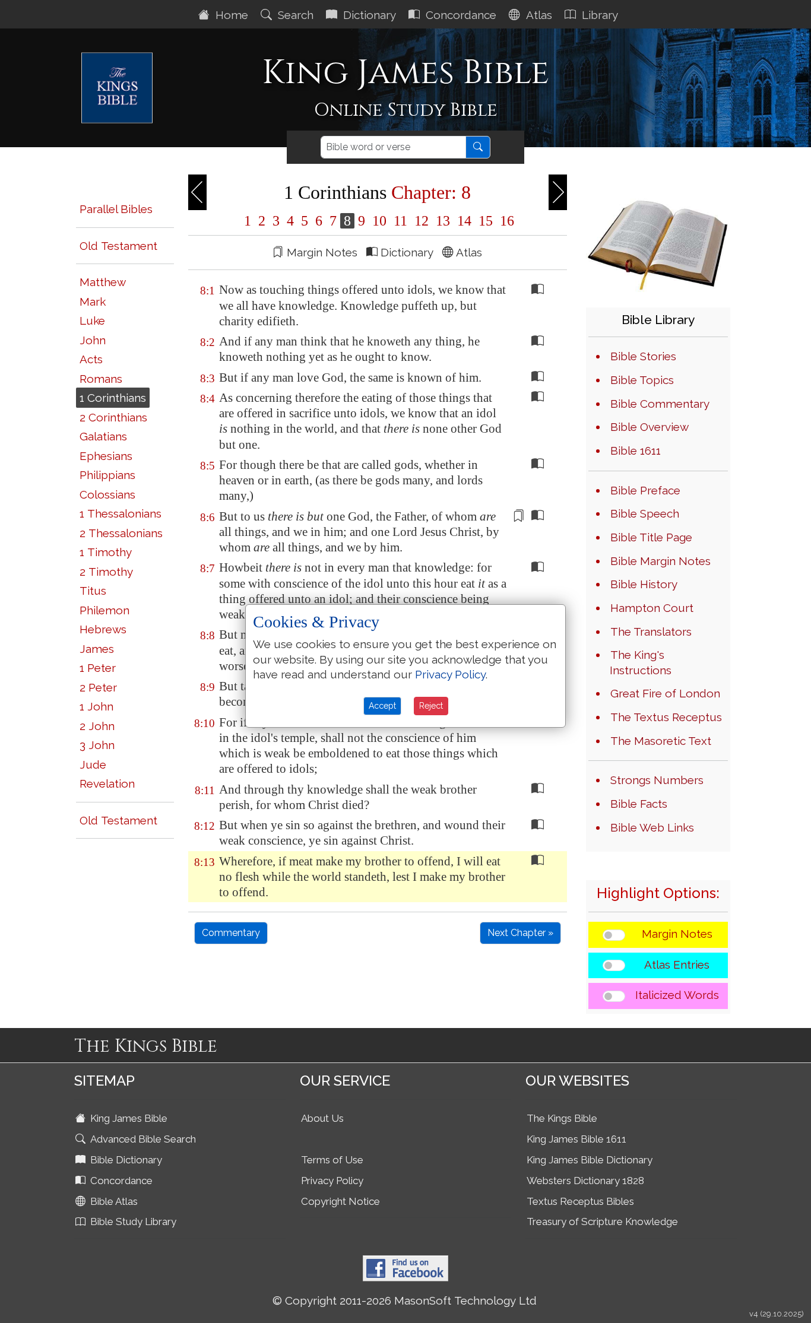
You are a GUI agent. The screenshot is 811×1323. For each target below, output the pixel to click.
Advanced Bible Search (141, 1139)
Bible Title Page (651, 537)
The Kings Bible (562, 1118)
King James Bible (127, 1118)
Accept (382, 705)
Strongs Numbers (657, 779)
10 (379, 221)
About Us (322, 1118)
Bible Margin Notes (660, 560)
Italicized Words (677, 994)
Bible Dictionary (124, 1160)
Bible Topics (642, 379)
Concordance (459, 14)
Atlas (537, 14)
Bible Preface (645, 490)
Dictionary (368, 14)
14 (464, 221)
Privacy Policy (332, 1180)
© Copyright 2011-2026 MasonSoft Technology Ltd (405, 1300)
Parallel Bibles (116, 208)
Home (230, 14)
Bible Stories (643, 356)
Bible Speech (644, 513)
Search (294, 14)
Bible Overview (649, 426)
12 (421, 221)
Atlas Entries (676, 964)
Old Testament (118, 245)
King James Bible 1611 (576, 1139)
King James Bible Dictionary (589, 1160)
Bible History (643, 584)
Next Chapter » (520, 932)
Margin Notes (677, 933)
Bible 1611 (635, 450)
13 (443, 221)
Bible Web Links (652, 827)
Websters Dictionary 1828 (585, 1180)
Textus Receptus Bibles (580, 1201)
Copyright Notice (340, 1201)
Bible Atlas (112, 1201)
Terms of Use (332, 1160)
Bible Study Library (132, 1221)
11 (400, 221)
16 (505, 221)
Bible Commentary (659, 403)
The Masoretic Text (660, 740)
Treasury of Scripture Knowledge (602, 1221)
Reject (431, 705)
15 (485, 221)
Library (598, 14)
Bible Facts (638, 803)
